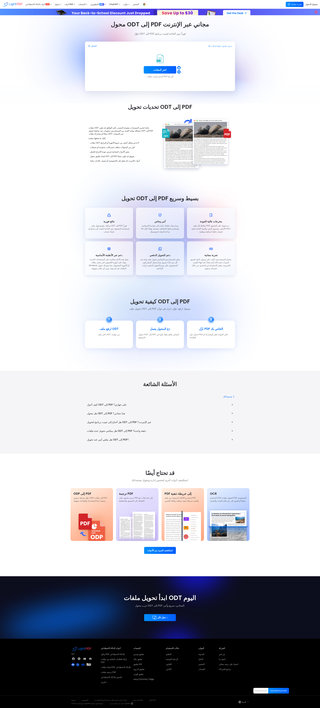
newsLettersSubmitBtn (278, 691)
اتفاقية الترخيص (138, 700)
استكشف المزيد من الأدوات (160, 550)
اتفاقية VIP (152, 700)
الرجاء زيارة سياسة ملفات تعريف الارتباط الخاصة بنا (110, 700)
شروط (73, 700)
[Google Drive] (179, 67)
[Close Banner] (316, 12)
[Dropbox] (179, 72)
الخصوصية (85, 700)
